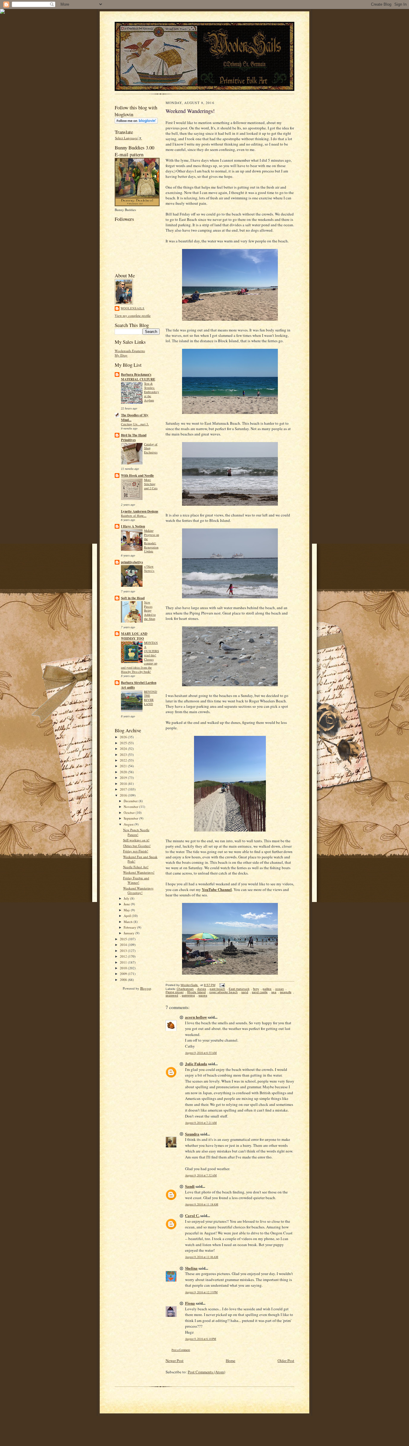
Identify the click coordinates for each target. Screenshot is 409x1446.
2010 (124, 968)
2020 (124, 772)
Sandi (190, 1186)
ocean (279, 989)
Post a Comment (181, 1350)
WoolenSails (133, 308)
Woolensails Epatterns (130, 350)
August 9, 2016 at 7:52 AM (201, 1175)
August (129, 824)
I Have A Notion (133, 526)
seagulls (285, 992)
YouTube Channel (217, 889)
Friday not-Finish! (135, 851)
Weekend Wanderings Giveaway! (138, 890)
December (131, 801)
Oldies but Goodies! (137, 845)
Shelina (191, 1268)
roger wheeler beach (223, 992)
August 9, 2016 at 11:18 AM (201, 1204)
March (129, 921)
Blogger (145, 988)
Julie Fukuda (196, 1063)
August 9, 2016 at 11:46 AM (201, 1257)
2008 (124, 979)
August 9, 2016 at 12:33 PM (201, 1292)
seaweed (172, 995)
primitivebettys (132, 562)
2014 (124, 944)
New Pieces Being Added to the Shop (150, 610)
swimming (188, 995)
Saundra (192, 1134)
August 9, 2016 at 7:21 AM (201, 1123)
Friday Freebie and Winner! (136, 880)
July (127, 898)
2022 (124, 760)
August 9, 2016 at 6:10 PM (200, 1339)
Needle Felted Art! (136, 867)
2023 (124, 754)
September (131, 818)
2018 (124, 783)
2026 (124, 737)
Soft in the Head (133, 598)
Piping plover (175, 992)
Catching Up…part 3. (135, 424)
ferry (256, 989)
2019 (124, 777)
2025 (124, 743)
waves (203, 995)
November (131, 806)
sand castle (260, 992)
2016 (124, 795)
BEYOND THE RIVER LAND (150, 698)
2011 (124, 962)
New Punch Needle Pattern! (136, 832)
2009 (124, 973)
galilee (267, 989)
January (129, 933)
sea (273, 992)
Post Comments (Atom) (206, 1372)
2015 (124, 939)
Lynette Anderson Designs (139, 511)
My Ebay (121, 355)
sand (244, 992)
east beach (217, 989)
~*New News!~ (149, 568)
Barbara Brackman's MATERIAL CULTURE (138, 377)
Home (230, 1360)
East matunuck (239, 989)
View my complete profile (133, 315)
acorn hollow (196, 1017)
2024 (124, 748)
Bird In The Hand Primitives (133, 437)
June (127, 904)
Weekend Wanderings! (138, 872)
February (130, 927)
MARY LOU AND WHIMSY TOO (134, 636)
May (127, 910)
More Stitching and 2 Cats (150, 484)
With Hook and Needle (137, 475)
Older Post (286, 1360)
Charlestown (185, 989)
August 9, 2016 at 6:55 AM (201, 1053)
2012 (124, 956)
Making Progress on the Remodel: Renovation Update (151, 540)
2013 (124, 950)
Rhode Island (196, 992)
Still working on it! (136, 840)
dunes (201, 989)
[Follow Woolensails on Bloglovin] (136, 122)
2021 (124, 766)
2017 (124, 789)
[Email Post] (222, 985)
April (128, 915)
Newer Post (175, 1360)
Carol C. (192, 1215)
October (130, 812)
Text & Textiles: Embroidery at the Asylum (151, 391)
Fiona (190, 1303)
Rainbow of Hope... (133, 515)
